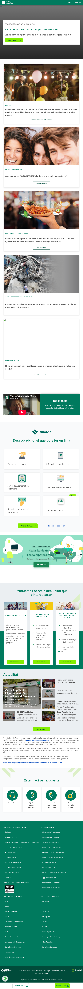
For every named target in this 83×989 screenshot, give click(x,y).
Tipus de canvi (36, 971)
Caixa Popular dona (49, 932)
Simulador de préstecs (50, 837)
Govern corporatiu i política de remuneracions (22, 842)
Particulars (73, 2)
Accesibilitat (9, 952)
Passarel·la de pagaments (51, 847)
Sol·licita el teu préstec (41, 375)
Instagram (46, 917)
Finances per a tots (49, 862)
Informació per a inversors (14, 847)
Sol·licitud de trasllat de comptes (54, 873)
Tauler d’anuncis (24, 971)
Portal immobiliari (48, 867)
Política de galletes (58, 971)
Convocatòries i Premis (13, 867)
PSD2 (7, 917)
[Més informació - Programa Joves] (15, 606)
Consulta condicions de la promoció (42, 120)
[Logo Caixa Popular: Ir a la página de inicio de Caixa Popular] (13, 2)
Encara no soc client (56, 526)
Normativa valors (11, 927)
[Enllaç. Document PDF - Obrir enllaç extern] (9, 889)
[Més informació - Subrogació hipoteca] (41, 606)
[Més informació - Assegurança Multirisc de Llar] (67, 606)
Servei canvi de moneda (51, 883)
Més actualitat (41, 729)
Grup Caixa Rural (11, 837)
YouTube (45, 911)
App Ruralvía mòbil (49, 878)
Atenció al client (11, 852)
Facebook (45, 901)
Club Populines (47, 942)
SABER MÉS (13, 40)
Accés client (61, 986)
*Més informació (42, 184)
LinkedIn (45, 927)
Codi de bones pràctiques (14, 957)
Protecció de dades (41, 973)
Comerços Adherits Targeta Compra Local (57, 937)
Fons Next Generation (50, 947)
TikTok (44, 922)
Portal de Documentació (51, 888)
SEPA (7, 932)
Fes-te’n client (19, 986)
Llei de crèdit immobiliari (14, 922)
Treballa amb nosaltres (50, 842)
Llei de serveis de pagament (15, 942)
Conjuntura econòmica (13, 937)
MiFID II (7, 901)
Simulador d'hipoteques (51, 832)
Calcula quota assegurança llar (53, 852)
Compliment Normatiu (13, 947)
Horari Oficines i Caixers (13, 862)
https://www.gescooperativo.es (37, 740)
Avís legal (46, 971)
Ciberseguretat (10, 857)
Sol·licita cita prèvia (12, 873)
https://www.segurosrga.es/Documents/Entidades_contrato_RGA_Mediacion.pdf (32, 763)
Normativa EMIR (11, 911)
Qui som (8, 832)
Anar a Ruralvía (27, 526)
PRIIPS (7, 906)
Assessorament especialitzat (52, 857)
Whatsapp (5, 979)
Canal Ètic (8, 878)
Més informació (41, 247)
